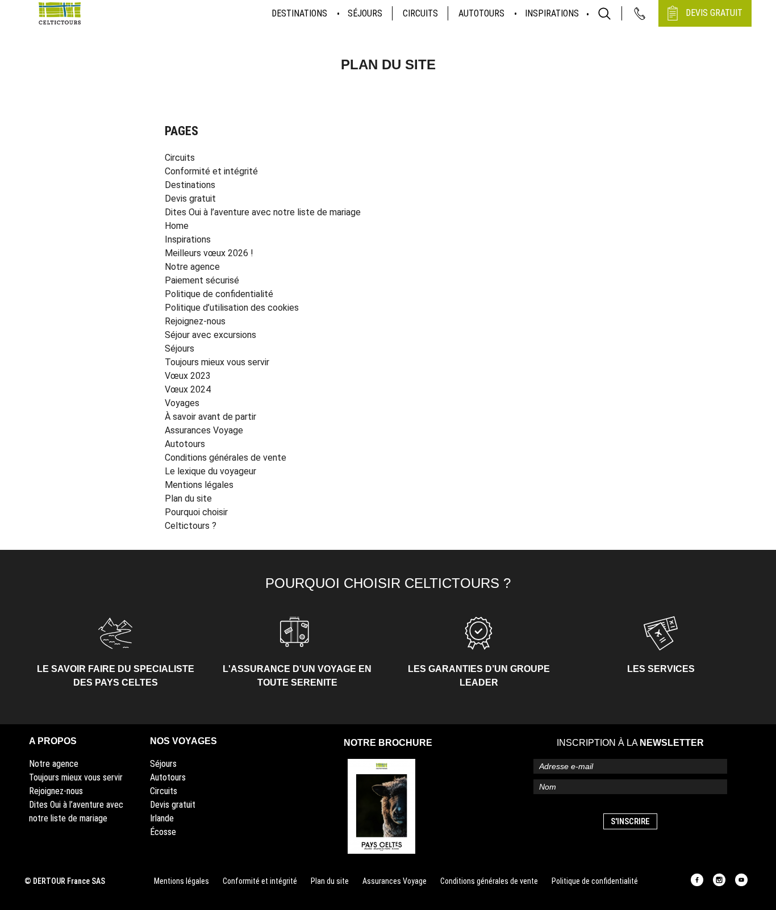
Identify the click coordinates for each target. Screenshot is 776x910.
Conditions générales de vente (225, 457)
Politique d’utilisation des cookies (232, 307)
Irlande (162, 818)
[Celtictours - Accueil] (60, 13)
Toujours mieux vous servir (217, 362)
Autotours (481, 13)
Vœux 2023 (188, 375)
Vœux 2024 (188, 389)
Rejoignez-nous (195, 321)
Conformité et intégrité (211, 171)
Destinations (299, 13)
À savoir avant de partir (210, 416)
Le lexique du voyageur (210, 471)
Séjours (365, 13)
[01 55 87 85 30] (639, 14)
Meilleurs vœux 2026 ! (209, 253)
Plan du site (188, 498)
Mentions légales (199, 484)
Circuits (420, 13)
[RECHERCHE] (604, 14)
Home (177, 225)
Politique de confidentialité (219, 294)
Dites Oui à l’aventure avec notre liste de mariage (263, 212)
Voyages (182, 403)
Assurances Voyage (204, 430)
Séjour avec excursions (210, 334)
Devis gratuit (190, 198)
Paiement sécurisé (202, 280)
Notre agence (192, 266)
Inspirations (552, 13)
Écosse (163, 831)
